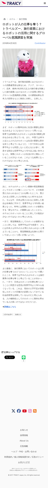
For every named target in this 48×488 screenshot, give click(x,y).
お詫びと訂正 (24, 462)
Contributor (40, 43)
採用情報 (24, 435)
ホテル (12, 19)
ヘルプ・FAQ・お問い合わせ (24, 451)
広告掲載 (24, 446)
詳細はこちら (10, 306)
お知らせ (24, 430)
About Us (24, 440)
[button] (45, 3)
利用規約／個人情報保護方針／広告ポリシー (24, 457)
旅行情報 (23, 19)
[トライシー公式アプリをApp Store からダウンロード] (25, 420)
